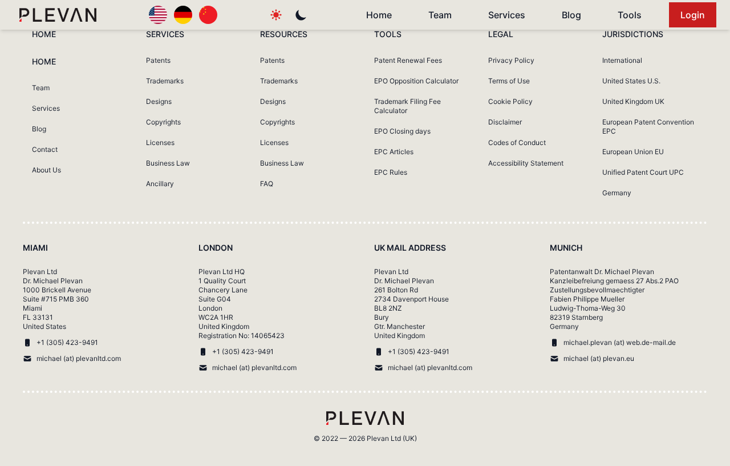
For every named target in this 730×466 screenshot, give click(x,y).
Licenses (160, 142)
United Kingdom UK (633, 101)
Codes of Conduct (517, 142)
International (622, 60)
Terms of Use (509, 81)
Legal (500, 34)
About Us (46, 170)
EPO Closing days (402, 131)
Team (440, 15)
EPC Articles (393, 151)
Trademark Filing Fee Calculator (407, 106)
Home (379, 15)
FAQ (266, 183)
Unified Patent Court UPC (643, 172)
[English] (158, 14)
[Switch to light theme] (276, 14)
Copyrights (163, 122)
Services (506, 15)
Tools (630, 15)
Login (692, 15)
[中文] (208, 14)
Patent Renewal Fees (408, 60)
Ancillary (160, 183)
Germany (616, 192)
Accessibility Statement (525, 163)
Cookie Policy (510, 101)
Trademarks (165, 81)
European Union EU (633, 151)
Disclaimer (505, 122)
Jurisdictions (632, 34)
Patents (158, 60)
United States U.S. (631, 81)
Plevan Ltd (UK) (392, 438)
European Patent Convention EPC (648, 126)
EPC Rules (390, 172)
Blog (571, 15)
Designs (159, 101)
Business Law (168, 163)
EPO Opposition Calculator (416, 81)
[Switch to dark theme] (301, 14)
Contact (45, 149)
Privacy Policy (511, 60)
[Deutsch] (183, 14)
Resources (283, 34)
